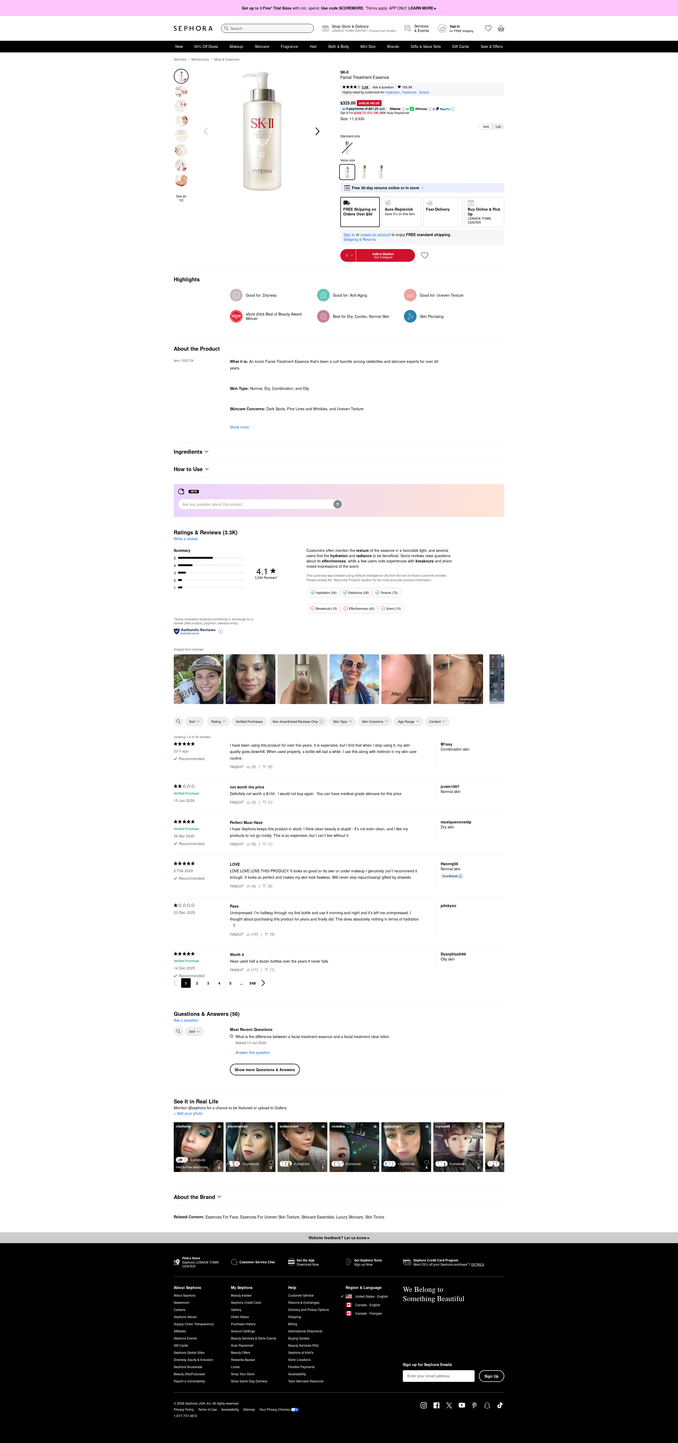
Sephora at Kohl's (301, 1352)
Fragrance (289, 46)
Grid (486, 126)
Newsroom (181, 1302)
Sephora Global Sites (189, 1352)
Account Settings (243, 1331)
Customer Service (301, 1295)
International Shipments (305, 1331)
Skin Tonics (374, 1216)
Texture (424, 92)
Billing (292, 1324)
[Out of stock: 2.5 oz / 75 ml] (347, 148)
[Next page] (263, 983)
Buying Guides (298, 1338)
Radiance (409, 92)
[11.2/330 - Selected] (347, 172)
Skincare (262, 46)
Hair (313, 46)
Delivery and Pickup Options (308, 1309)
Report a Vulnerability (189, 1381)
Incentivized (415, 699)
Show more (239, 427)
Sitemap (249, 1409)
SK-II (344, 72)
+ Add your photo (188, 1113)
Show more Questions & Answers (265, 1069)
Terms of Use (207, 1409)
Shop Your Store (243, 1374)
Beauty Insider (241, 1295)
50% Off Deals (206, 46)
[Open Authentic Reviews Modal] (220, 631)
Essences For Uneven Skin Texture (269, 1216)
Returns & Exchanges (303, 1302)
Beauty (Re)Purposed (189, 1374)
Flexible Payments (301, 1366)
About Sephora (184, 1295)
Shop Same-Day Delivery (249, 1381)
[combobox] (267, 28)
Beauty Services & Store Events (253, 1338)
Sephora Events (185, 1338)
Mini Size (368, 46)
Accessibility (297, 1374)
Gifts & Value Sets (426, 46)
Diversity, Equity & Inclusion (193, 1359)
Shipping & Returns (360, 239)
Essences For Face (222, 1216)
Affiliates (180, 1331)
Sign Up (491, 1376)
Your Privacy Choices (274, 1409)
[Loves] (488, 28)
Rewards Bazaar (243, 1359)
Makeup (236, 46)
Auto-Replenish (242, 1345)
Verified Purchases (249, 721)
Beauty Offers (240, 1352)
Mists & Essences (226, 59)
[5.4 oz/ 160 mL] (381, 172)
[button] (403, 109)
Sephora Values (185, 1316)
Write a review (186, 538)
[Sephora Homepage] (193, 28)
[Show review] (199, 679)
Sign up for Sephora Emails (427, 1364)
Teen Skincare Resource (306, 1381)
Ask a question (383, 87)
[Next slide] (317, 131)
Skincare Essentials (317, 1216)
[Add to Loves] (424, 255)
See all (181, 198)
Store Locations (299, 1359)
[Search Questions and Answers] (178, 1031)
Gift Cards (460, 46)
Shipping (294, 1316)
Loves (235, 1366)
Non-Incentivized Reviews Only (295, 721)
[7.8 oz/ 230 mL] (364, 172)
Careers (179, 1309)
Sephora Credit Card (246, 1302)
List (498, 126)
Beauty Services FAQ (303, 1345)
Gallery (236, 1309)
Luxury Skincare (349, 1216)
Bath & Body (338, 46)
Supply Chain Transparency (194, 1324)
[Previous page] (175, 983)
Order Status (240, 1316)
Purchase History (243, 1324)
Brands (393, 46)
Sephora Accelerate (188, 1366)
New (179, 46)
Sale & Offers (492, 46)
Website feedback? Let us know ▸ (339, 1237)
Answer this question (252, 1052)
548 (252, 983)
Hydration (393, 92)
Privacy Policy (184, 1409)
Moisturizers (200, 59)
